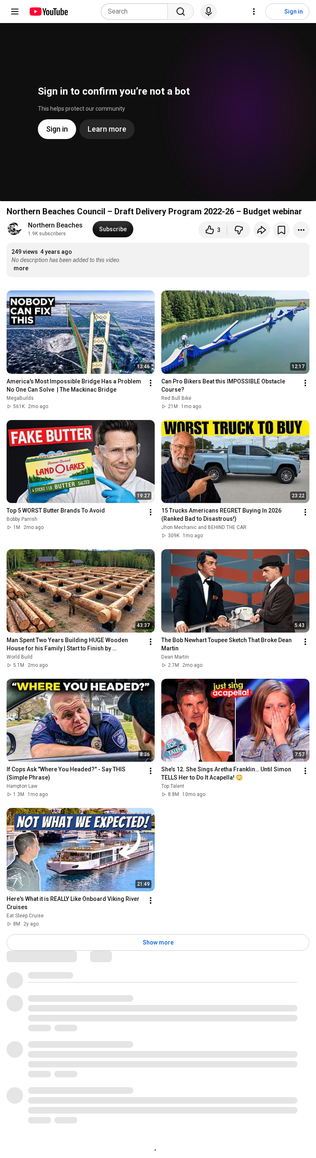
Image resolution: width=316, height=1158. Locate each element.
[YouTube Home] (48, 11)
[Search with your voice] (208, 11)
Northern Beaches (55, 225)
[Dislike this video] (238, 230)
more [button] (21, 268)
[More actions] (301, 230)
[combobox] (137, 11)
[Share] (261, 230)
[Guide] (15, 11)
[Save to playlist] (281, 230)
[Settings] (254, 11)
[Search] (180, 11)
